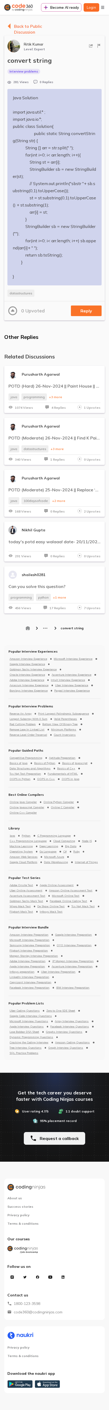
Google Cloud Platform (23, 862)
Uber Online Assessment (26, 890)
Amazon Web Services (24, 857)
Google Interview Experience (27, 664)
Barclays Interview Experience (29, 690)
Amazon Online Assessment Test (70, 890)
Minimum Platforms (63, 729)
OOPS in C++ (46, 779)
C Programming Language (54, 835)
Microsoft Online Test (65, 895)
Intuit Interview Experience (68, 680)
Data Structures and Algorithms (30, 768)
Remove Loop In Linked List (27, 729)
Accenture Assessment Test (27, 895)
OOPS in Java (70, 779)
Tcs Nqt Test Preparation (25, 773)
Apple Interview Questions (27, 1026)
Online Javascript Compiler (27, 807)
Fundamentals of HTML (63, 773)
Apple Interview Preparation (27, 966)
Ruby (76, 851)
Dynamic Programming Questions (31, 1037)
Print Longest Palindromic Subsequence (63, 713)
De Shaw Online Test (51, 906)
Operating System (21, 851)
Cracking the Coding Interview (29, 1042)
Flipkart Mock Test (21, 911)
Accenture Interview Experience (71, 674)
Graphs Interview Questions (64, 1032)
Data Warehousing (56, 862)
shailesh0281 (33, 574)
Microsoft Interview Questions (29, 1021)
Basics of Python (44, 763)
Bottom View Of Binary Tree (60, 724)
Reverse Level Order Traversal (28, 735)
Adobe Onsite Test (21, 885)
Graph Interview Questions (65, 1047)
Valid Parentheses (65, 719)
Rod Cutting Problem (23, 724)
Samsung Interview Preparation (30, 945)
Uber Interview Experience (71, 685)
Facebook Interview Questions (69, 1026)
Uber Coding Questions (25, 1010)
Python (26, 835)
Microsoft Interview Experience (73, 659)
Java (12, 835)
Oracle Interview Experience (27, 674)
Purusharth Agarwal (41, 374)
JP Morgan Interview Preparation (73, 961)
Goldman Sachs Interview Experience (33, 669)
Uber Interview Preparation (58, 971)
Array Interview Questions (72, 1021)
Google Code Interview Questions (31, 1016)
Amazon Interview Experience (28, 659)
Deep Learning (48, 846)
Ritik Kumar (33, 44)
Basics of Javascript (75, 763)
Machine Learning (21, 846)
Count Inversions (65, 735)
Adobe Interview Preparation (28, 961)
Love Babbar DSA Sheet (24, 1032)
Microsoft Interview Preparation (29, 940)
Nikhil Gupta (33, 530)
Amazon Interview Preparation (29, 934)
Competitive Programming (26, 758)
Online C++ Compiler (23, 812)
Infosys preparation (22, 971)
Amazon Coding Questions (72, 1042)
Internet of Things (86, 862)
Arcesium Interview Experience (29, 685)
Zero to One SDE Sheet (60, 1010)
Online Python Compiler (58, 802)
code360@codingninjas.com (38, 1312)
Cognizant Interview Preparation (30, 982)
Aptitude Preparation (62, 758)
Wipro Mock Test (20, 906)
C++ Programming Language (28, 841)
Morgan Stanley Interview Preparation (34, 956)
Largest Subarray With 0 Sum (28, 719)
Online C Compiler (62, 807)
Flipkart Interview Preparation (29, 950)
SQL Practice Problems (24, 1053)
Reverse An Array (20, 713)
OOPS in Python (20, 779)
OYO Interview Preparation (74, 945)
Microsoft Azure (54, 857)
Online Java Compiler (23, 802)
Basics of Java (19, 763)
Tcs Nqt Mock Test (83, 906)
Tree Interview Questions (26, 1047)
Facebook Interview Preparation (29, 987)
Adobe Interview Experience (27, 680)
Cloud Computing (64, 841)
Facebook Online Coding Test (68, 901)
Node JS (87, 841)
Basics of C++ (66, 768)
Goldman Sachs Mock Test (26, 901)
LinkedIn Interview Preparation (29, 977)
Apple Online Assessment (57, 885)
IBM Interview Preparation (72, 987)
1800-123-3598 (27, 1303)
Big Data (70, 846)
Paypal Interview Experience (72, 690)
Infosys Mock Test (51, 911)
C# (65, 851)
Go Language (47, 851)
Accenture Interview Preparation (72, 966)
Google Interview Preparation (73, 934)
